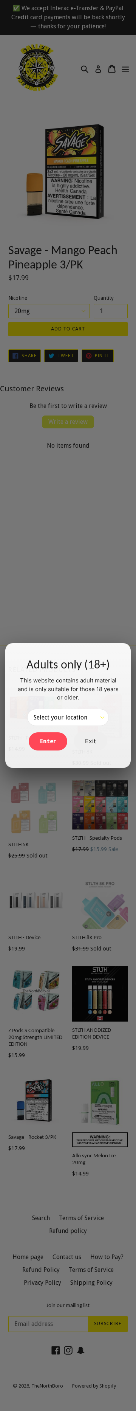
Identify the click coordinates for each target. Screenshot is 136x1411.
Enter (48, 741)
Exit (90, 741)
